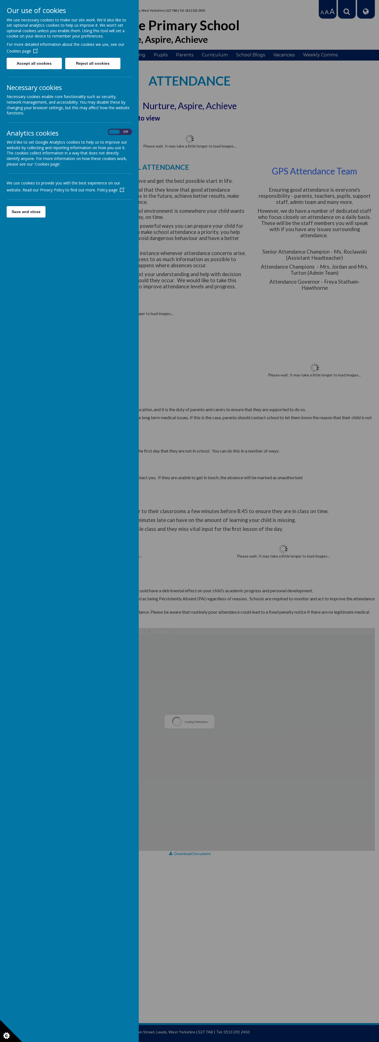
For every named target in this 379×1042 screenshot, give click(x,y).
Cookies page (19, 51)
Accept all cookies (34, 63)
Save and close (26, 211)
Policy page (107, 190)
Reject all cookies (93, 63)
